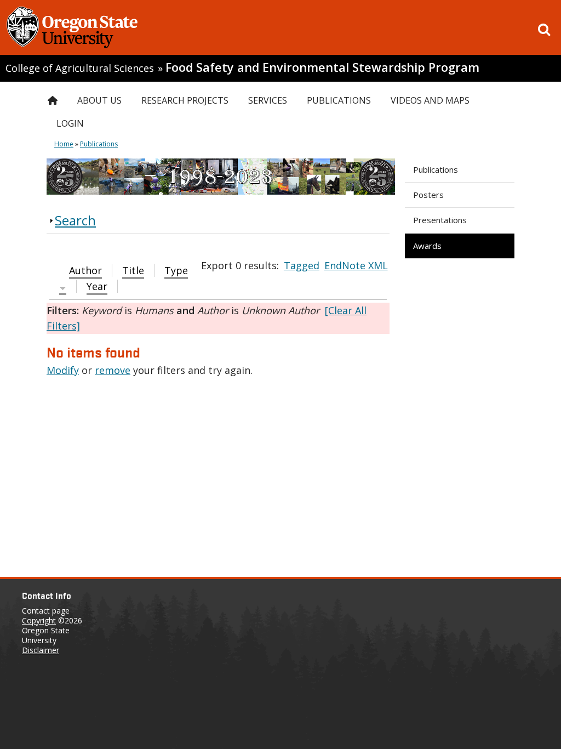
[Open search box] (544, 29)
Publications (435, 169)
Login (70, 123)
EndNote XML (356, 265)
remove (112, 370)
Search (75, 220)
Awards (427, 245)
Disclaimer (40, 650)
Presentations (440, 219)
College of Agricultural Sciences (79, 68)
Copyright (39, 620)
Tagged (301, 265)
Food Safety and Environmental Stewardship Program (322, 67)
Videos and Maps (430, 100)
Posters (428, 194)
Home (63, 144)
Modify (63, 370)
